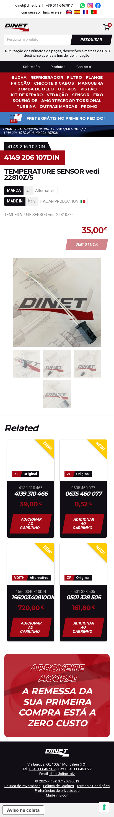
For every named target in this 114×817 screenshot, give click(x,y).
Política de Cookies (58, 786)
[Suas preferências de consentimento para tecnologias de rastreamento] (104, 807)
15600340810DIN (30, 597)
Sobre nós (31, 67)
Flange (94, 77)
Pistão (89, 89)
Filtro (74, 77)
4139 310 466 (30, 494)
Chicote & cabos (54, 83)
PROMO (89, 106)
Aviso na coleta (23, 810)
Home (8, 129)
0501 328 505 (83, 597)
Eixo (98, 94)
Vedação (57, 94)
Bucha (19, 77)
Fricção (20, 83)
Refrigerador (46, 77)
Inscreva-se (52, 12)
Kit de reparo (27, 94)
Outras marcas (58, 106)
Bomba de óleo (35, 89)
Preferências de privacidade (57, 791)
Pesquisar (91, 39)
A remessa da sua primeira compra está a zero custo (57, 707)
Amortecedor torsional (71, 100)
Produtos (58, 67)
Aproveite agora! (57, 673)
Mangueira (90, 83)
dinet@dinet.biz (27, 5)
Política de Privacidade (22, 786)
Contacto (83, 67)
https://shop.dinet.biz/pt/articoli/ (50, 129)
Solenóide (24, 100)
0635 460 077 (83, 494)
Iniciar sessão (29, 12)
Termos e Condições (93, 786)
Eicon (63, 795)
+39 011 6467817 (59, 5)
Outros (67, 89)
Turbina (26, 106)
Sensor (80, 94)
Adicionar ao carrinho (31, 523)
